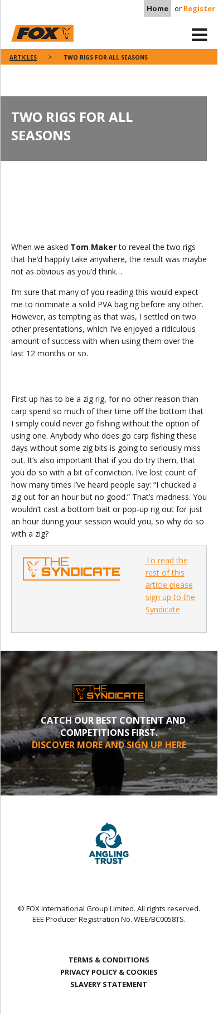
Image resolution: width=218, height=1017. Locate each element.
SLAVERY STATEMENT (108, 984)
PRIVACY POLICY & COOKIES (109, 972)
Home (157, 8)
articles (23, 57)
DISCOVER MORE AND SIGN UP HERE (109, 745)
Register (199, 8)
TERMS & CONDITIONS (109, 960)
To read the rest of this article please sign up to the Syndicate (170, 585)
